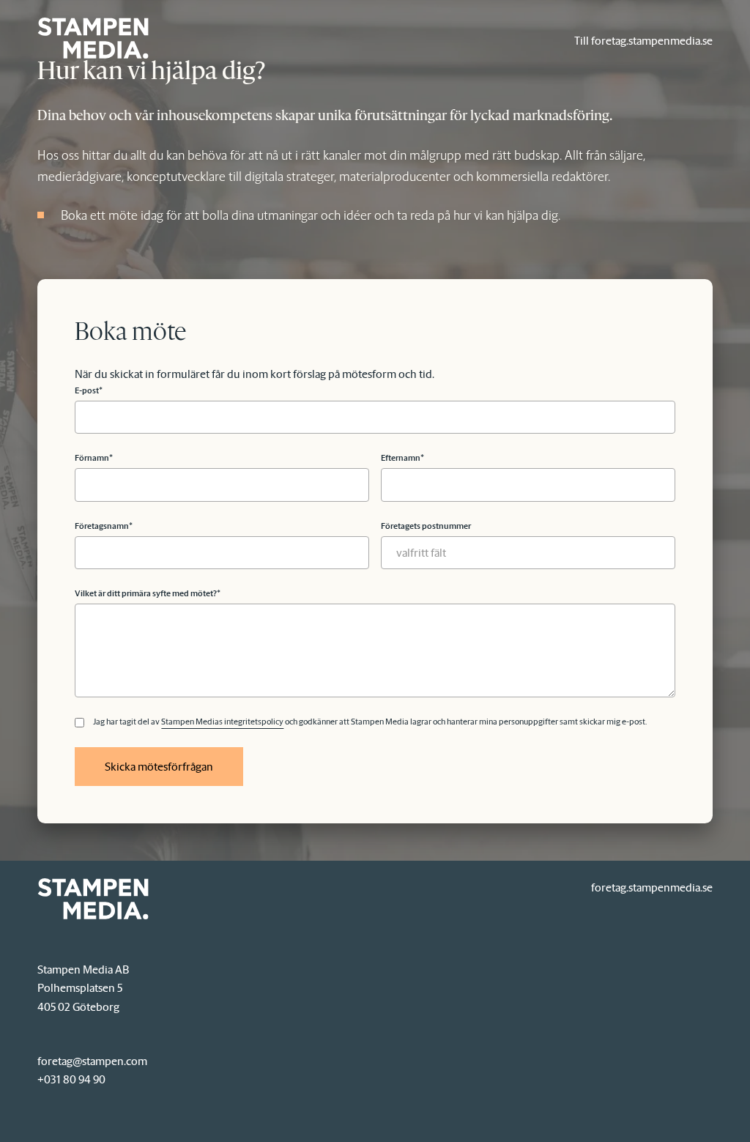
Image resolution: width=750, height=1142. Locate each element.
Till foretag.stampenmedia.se (643, 41)
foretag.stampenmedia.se (652, 887)
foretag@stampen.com (92, 1061)
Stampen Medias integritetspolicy (222, 722)
